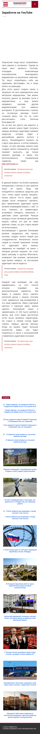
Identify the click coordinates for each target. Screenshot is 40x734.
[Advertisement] (20, 40)
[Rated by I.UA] (33, 730)
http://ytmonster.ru (10, 164)
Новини (6, 398)
